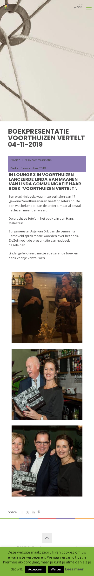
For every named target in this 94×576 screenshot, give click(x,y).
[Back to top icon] (47, 538)
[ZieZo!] (8, 6)
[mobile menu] (83, 7)
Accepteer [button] (35, 569)
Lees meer (74, 569)
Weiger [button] (56, 569)
